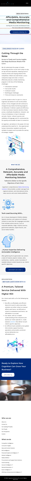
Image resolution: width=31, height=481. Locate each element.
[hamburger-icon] (27, 3)
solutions (12, 322)
